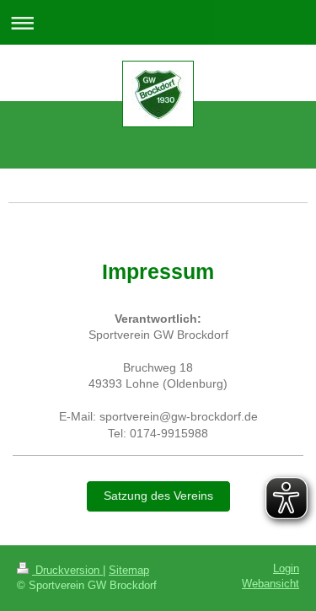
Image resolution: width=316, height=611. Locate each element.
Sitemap (129, 570)
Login (286, 569)
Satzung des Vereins (158, 495)
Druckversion (67, 570)
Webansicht (270, 584)
